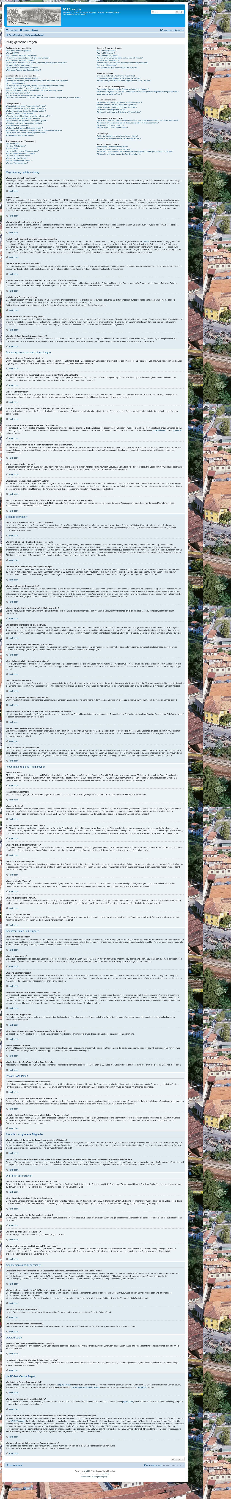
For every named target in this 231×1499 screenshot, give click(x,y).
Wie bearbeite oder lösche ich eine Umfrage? (23, 118)
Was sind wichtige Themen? (16, 158)
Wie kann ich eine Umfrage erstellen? (20, 113)
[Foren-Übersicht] (34, 15)
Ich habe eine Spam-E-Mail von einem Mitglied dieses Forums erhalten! (124, 81)
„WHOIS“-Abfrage (17, 1421)
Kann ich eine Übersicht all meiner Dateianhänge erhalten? (119, 138)
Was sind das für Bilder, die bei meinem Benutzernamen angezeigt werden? (34, 90)
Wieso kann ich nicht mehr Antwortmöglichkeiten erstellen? (28, 116)
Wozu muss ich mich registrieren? (19, 51)
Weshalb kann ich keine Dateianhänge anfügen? (24, 123)
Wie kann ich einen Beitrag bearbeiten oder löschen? (26, 108)
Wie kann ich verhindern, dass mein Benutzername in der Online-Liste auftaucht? (37, 81)
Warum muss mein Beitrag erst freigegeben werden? (26, 133)
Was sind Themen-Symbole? (17, 163)
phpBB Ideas (127, 1402)
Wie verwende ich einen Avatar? (18, 93)
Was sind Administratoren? (107, 51)
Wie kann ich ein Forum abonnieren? (110, 125)
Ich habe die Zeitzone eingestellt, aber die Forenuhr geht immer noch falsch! (35, 86)
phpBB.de (177, 431)
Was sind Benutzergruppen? (107, 55)
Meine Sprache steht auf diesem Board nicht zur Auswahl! (28, 88)
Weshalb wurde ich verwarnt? (17, 125)
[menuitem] (25, 30)
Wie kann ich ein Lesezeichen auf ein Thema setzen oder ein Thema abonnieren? (128, 123)
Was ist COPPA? (12, 53)
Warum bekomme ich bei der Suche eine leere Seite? (117, 107)
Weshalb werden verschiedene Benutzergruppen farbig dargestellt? (122, 63)
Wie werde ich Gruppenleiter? (108, 60)
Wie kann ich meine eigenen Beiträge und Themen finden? (119, 112)
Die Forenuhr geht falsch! (15, 83)
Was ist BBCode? (12, 144)
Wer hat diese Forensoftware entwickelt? (112, 147)
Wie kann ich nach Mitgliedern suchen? (111, 110)
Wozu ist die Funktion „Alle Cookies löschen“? (23, 70)
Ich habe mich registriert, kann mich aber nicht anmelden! (28, 58)
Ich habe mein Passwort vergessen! (19, 65)
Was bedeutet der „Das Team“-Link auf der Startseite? (117, 68)
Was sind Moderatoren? (106, 53)
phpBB (86, 1471)
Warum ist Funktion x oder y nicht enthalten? (114, 149)
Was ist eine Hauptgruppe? (107, 65)
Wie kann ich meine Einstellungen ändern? (22, 78)
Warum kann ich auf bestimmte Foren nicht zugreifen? (26, 121)
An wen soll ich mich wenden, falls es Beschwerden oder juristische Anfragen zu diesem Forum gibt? (135, 151)
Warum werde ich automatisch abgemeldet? (22, 68)
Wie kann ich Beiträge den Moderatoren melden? (24, 128)
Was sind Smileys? (13, 148)
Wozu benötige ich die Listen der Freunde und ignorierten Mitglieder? (123, 89)
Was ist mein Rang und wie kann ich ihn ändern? (24, 95)
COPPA (146, 241)
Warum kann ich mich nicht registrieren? (21, 55)
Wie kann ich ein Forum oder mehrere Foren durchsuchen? (119, 102)
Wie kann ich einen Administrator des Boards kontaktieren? (119, 154)
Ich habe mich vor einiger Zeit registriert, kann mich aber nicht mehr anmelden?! (36, 63)
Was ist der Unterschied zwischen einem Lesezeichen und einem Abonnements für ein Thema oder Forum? (138, 120)
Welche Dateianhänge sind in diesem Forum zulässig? (117, 136)
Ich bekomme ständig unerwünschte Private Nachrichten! (118, 78)
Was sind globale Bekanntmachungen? (21, 153)
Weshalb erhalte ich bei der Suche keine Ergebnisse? (117, 105)
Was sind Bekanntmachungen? (18, 156)
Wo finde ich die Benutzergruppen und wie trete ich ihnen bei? (120, 58)
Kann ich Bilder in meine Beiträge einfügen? (22, 151)
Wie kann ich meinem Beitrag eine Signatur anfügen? (26, 111)
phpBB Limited (159, 431)
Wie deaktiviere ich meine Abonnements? (112, 128)
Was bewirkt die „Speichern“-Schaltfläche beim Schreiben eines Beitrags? (34, 130)
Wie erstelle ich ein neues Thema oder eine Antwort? (26, 106)
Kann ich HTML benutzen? (16, 146)
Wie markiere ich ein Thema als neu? (20, 135)
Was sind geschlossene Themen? (19, 160)
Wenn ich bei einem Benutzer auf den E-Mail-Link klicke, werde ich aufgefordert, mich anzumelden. (43, 98)
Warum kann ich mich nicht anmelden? (20, 60)
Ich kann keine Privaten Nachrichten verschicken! (116, 76)
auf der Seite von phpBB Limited (85, 1387)
